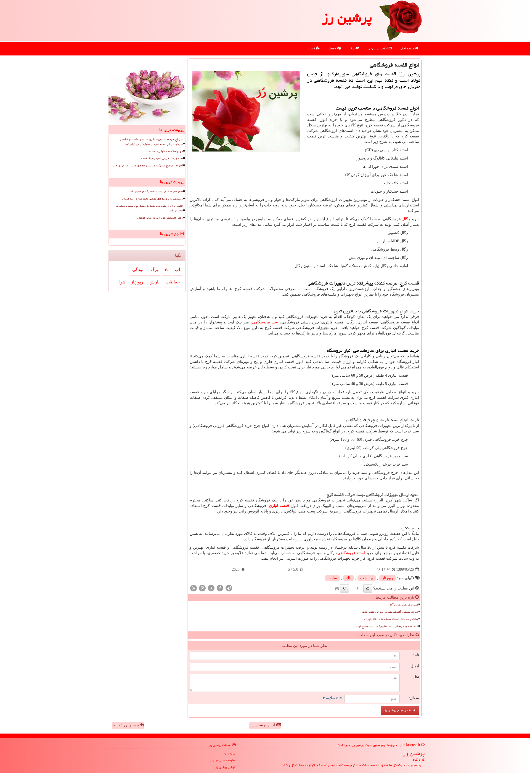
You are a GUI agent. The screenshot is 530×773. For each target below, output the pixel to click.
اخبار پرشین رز (263, 725)
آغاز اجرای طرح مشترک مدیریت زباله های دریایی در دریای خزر (148, 165)
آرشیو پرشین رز (225, 767)
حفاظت (332, 48)
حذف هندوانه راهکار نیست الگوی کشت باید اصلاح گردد (387, 626)
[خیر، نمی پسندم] (344, 588)
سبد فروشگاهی (265, 322)
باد (166, 269)
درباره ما (229, 753)
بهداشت (366, 578)
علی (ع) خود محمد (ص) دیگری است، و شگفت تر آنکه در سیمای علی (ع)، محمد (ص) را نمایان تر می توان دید (151, 142)
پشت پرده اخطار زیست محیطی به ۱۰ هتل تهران (391, 619)
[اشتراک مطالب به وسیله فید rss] (193, 588)
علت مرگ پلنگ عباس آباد (404, 604)
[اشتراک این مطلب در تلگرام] (229, 588)
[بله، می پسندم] (367, 588)
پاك (348, 578)
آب (177, 269)
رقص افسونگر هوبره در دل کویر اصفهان (160, 218)
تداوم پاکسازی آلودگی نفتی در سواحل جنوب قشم (390, 612)
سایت (332, 578)
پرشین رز (347, 18)
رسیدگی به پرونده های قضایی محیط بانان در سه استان (152, 198)
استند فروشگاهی (351, 553)
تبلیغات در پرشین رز (222, 760)
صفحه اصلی (407, 48)
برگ (352, 48)
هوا (122, 282)
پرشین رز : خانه (126, 725)
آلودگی (138, 269)
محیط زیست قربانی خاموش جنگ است (162, 158)
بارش (154, 282)
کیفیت (312, 48)
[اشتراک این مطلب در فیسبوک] (220, 588)
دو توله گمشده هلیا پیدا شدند (166, 151)
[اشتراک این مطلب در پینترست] (202, 588)
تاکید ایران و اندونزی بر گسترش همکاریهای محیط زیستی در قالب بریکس (149, 208)
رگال (406, 219)
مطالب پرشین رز (377, 48)
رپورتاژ (387, 578)
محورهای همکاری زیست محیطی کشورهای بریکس (156, 191)
